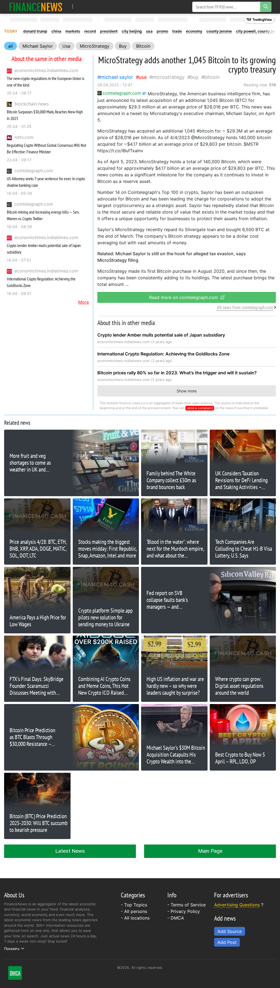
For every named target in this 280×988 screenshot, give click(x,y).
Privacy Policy (185, 911)
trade (177, 31)
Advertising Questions (237, 904)
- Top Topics (134, 904)
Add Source (229, 931)
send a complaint (200, 408)
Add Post (227, 942)
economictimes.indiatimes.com (46, 70)
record (90, 31)
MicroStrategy (94, 46)
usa (149, 31)
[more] (73, 7)
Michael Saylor (37, 46)
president (109, 31)
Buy (123, 46)
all (10, 46)
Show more (187, 391)
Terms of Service (188, 904)
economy (194, 31)
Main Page (210, 851)
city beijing (132, 31)
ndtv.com (24, 137)
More (83, 302)
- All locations (135, 918)
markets (72, 31)
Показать (12, 948)
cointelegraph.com (33, 170)
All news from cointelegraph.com (245, 307)
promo (162, 31)
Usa (66, 46)
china (56, 31)
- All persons (134, 911)
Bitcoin (143, 46)
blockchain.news (31, 104)
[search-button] (266, 7)
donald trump (35, 31)
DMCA (177, 918)
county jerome (219, 31)
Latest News (70, 851)
